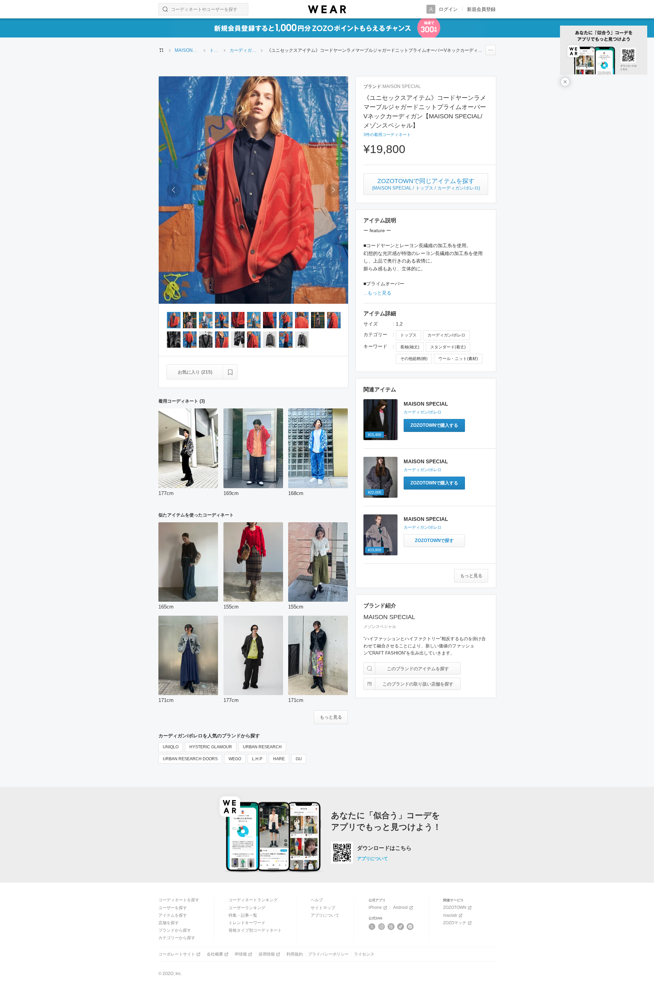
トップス (408, 335)
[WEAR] (327, 9)
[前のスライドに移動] (174, 190)
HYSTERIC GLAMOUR (210, 747)
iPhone (375, 907)
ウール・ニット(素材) (458, 358)
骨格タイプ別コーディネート (255, 930)
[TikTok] (400, 926)
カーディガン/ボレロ (446, 335)
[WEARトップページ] (161, 50)
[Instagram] (381, 926)
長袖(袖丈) (409, 347)
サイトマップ (323, 907)
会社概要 (215, 954)
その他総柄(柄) (413, 358)
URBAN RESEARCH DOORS (190, 758)
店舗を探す (168, 922)
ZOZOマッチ (454, 922)
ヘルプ (317, 900)
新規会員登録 (481, 9)
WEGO (235, 758)
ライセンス (364, 954)
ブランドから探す (174, 930)
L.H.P (257, 758)
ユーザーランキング (247, 907)
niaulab (450, 915)
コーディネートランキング (253, 900)
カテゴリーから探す (176, 937)
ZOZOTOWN (454, 907)
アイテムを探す (172, 915)
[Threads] (391, 926)
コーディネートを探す (178, 900)
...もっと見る (377, 293)
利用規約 (294, 954)
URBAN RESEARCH (262, 747)
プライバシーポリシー (328, 954)
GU (299, 758)
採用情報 (267, 954)
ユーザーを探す (172, 907)
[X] (372, 926)
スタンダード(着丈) (448, 347)
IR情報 (241, 954)
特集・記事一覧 (243, 915)
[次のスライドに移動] (333, 190)
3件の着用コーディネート (387, 134)
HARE (279, 758)
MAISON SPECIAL (402, 86)
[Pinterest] (410, 926)
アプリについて (372, 858)
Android (400, 907)
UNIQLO (170, 747)
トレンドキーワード (247, 922)
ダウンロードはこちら (384, 848)
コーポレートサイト (176, 954)
